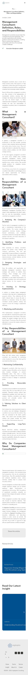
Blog (13, 9)
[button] (24, 612)
